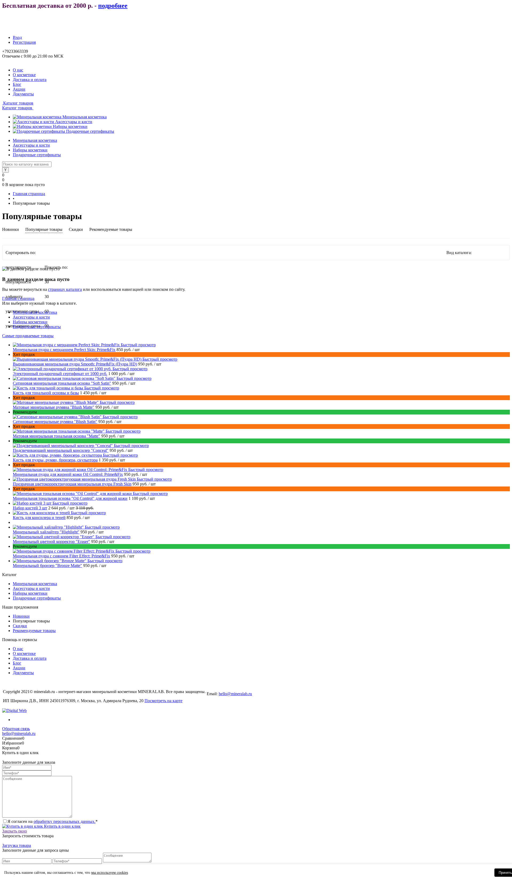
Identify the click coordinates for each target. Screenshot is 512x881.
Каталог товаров (17, 103)
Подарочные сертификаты (90, 131)
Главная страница (18, 298)
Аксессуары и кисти (73, 121)
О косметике (24, 75)
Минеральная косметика (84, 117)
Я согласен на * (52, 821)
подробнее (112, 5)
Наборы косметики (70, 126)
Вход (17, 37)
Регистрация (24, 42)
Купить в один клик (62, 826)
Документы (23, 94)
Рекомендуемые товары (110, 229)
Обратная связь (16, 728)
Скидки (76, 229)
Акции (19, 89)
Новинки (10, 229)
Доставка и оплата (29, 79)
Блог (17, 84)
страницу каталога (65, 289)
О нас (18, 70)
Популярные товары (43, 229)
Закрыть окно (14, 831)
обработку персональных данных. (64, 821)
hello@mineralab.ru (235, 693)
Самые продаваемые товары (28, 335)
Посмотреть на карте (163, 700)
